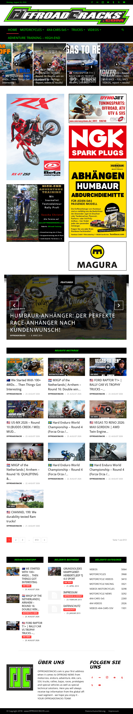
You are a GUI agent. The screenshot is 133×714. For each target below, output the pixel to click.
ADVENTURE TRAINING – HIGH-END (34, 38)
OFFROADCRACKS (17, 335)
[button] (123, 29)
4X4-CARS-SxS (56, 30)
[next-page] (44, 540)
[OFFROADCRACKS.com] (67, 15)
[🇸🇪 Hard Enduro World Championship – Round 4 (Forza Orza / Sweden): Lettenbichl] (66, 409)
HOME (12, 30)
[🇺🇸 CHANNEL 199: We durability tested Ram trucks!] (24, 499)
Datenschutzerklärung (95, 711)
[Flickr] (97, 2)
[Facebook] (92, 2)
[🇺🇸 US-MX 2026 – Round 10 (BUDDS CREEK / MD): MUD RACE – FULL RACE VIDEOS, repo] (116, 64)
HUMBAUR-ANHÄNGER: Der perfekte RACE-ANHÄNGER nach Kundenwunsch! (62, 322)
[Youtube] (124, 2)
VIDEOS (93, 30)
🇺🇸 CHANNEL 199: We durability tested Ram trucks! (21, 516)
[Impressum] (54, 595)
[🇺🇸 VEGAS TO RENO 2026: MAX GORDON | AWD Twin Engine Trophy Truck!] (108, 409)
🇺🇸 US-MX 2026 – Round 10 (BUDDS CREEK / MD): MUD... (23, 427)
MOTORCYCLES (31, 30)
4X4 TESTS (68, 582)
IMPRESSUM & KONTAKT (73, 596)
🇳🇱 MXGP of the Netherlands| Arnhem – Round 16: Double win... (64, 384)
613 (36, 539)
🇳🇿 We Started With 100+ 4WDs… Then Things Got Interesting (23, 384)
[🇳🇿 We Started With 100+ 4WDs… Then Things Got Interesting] (16, 64)
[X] (118, 2)
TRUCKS (77, 30)
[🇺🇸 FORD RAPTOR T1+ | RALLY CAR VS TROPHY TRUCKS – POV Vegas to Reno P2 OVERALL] (83, 64)
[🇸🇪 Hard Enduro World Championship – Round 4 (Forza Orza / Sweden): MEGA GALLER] (66, 452)
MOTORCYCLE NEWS (56, 374)
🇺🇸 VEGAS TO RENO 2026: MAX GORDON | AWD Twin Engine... (107, 427)
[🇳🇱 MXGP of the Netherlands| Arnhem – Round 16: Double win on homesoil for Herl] (49, 64)
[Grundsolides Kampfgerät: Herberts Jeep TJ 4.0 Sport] (54, 571)
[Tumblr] (113, 2)
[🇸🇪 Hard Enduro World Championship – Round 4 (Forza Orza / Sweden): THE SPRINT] (108, 452)
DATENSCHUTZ (71, 606)
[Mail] (108, 2)
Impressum (70, 592)
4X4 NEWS (11, 374)
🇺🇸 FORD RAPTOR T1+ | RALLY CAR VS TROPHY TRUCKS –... (106, 384)
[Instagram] (102, 2)
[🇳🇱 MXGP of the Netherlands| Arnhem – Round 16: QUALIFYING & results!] (24, 452)
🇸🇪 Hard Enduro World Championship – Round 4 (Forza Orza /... (65, 427)
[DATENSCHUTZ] (54, 608)
